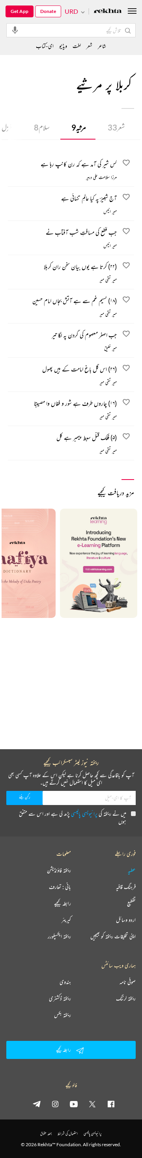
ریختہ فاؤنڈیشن (59, 870)
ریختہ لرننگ (126, 998)
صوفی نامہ (128, 982)
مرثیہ (78, 127)
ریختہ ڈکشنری (60, 998)
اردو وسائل (126, 920)
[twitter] (92, 1103)
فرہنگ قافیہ (126, 887)
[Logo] (107, 11)
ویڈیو (63, 46)
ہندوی (65, 982)
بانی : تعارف (60, 887)
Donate (48, 11)
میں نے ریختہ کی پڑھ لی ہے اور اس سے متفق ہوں (72, 817)
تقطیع (131, 903)
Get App (19, 11)
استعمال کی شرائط (68, 1133)
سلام (42, 127)
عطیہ (132, 870)
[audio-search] (15, 30)
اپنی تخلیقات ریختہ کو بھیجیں (113, 936)
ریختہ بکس (62, 1015)
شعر (116, 127)
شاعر (102, 46)
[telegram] (36, 1103)
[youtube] (73, 1103)
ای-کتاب (45, 46)
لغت (77, 46)
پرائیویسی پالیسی (84, 813)
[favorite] (126, 164)
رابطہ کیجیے (62, 903)
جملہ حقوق (46, 1133)
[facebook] (111, 1103)
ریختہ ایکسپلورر (59, 936)
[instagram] (55, 1103)
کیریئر (66, 920)
